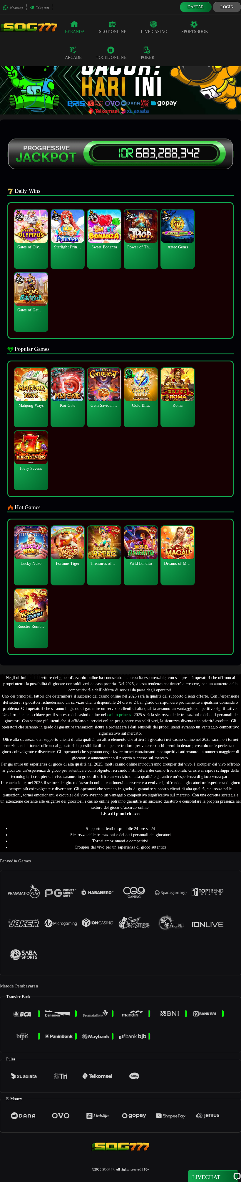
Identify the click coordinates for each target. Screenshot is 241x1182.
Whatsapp (16, 7)
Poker (148, 57)
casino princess (120, 715)
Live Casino (154, 31)
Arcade (73, 57)
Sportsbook (194, 31)
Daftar (196, 7)
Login (227, 7)
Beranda (75, 31)
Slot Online (113, 31)
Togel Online (111, 57)
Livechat (206, 1177)
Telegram (42, 7)
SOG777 (108, 1169)
